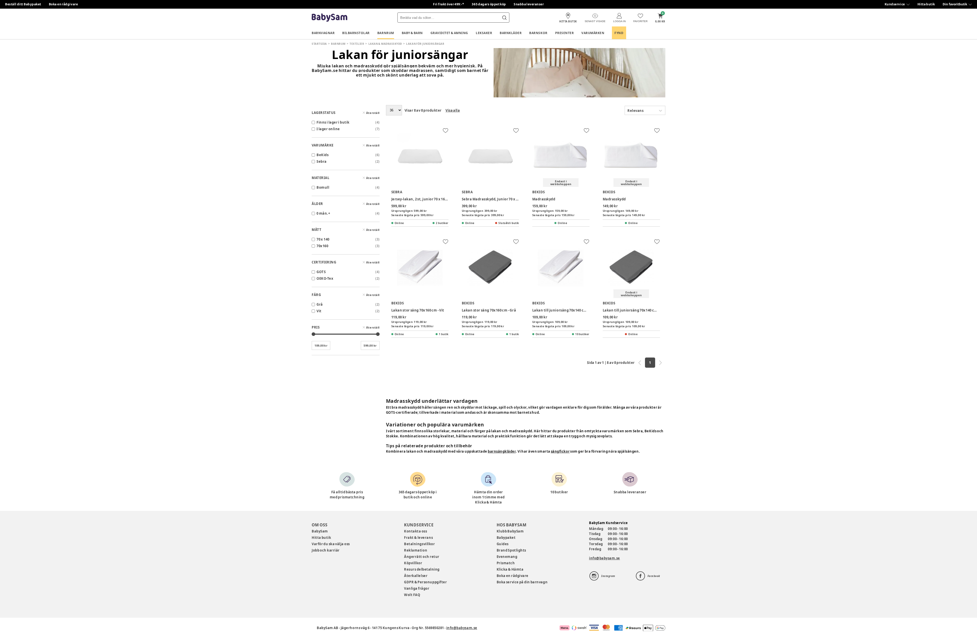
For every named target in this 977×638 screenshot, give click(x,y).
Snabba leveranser (529, 4)
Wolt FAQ (412, 594)
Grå (320, 304)
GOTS (321, 272)
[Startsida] (329, 17)
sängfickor (560, 451)
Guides (503, 544)
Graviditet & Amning (449, 33)
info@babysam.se (604, 558)
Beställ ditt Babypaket (23, 4)
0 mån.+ (323, 213)
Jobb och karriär (326, 550)
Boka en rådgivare (63, 4)
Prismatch (506, 563)
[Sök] (504, 17)
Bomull (323, 187)
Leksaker (484, 33)
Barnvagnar (323, 33)
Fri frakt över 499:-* (448, 4)
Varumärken (592, 33)
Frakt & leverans (418, 537)
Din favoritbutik (955, 4)
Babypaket (506, 537)
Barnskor (538, 33)
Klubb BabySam (510, 531)
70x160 (322, 246)
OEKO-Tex (325, 278)
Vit (319, 311)
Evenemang (507, 556)
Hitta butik (926, 4)
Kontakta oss (415, 531)
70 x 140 (323, 239)
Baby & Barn (412, 33)
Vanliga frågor (416, 588)
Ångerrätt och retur (421, 556)
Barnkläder (511, 33)
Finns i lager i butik (333, 122)
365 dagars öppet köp (489, 4)
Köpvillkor (413, 563)
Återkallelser (415, 575)
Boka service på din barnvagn (522, 582)
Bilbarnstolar (356, 33)
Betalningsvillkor (419, 544)
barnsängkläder (502, 451)
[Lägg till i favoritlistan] (445, 130)
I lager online (328, 129)
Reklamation (415, 550)
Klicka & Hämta (510, 569)
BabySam (320, 531)
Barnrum (385, 33)
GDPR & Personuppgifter (425, 582)
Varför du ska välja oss (331, 544)
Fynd (618, 33)
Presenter (564, 33)
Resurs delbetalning (422, 569)
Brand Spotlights (511, 550)
